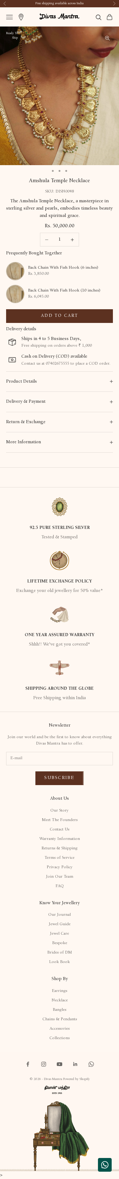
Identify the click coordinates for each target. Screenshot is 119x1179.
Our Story (59, 811)
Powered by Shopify (76, 1079)
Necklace (60, 1000)
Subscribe (59, 778)
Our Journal (59, 915)
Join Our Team (59, 877)
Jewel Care (59, 934)
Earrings (59, 991)
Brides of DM (59, 953)
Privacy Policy (60, 867)
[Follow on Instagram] (44, 1064)
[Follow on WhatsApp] (91, 1064)
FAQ (60, 886)
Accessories (59, 1029)
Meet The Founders (60, 820)
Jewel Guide (59, 924)
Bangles (59, 1010)
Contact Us (59, 829)
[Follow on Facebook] (28, 1064)
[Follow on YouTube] (59, 1064)
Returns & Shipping (59, 848)
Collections (59, 1038)
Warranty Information (59, 839)
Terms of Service (59, 858)
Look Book (59, 962)
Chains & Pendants (59, 1019)
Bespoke (59, 943)
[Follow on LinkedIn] (75, 1064)
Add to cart (59, 315)
